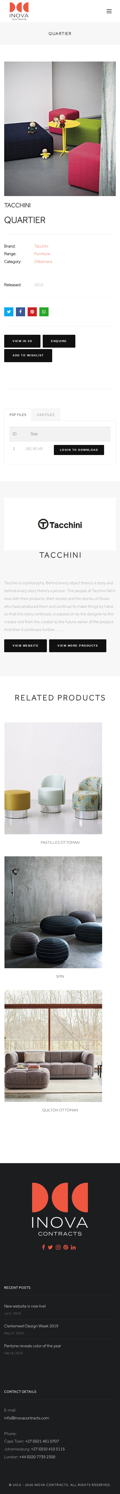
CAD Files (46, 415)
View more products (77, 645)
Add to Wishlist (28, 355)
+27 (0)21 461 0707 (42, 1441)
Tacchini (41, 246)
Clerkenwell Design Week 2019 (31, 1326)
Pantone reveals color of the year (32, 1346)
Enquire (59, 341)
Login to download (79, 449)
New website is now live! (25, 1306)
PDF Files (18, 415)
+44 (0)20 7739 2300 (37, 1457)
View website (26, 645)
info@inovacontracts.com (26, 1418)
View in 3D (22, 341)
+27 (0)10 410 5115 (48, 1449)
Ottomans (43, 261)
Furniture (42, 253)
